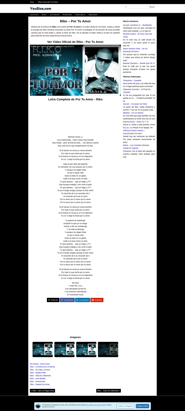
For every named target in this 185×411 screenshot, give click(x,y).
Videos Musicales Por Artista (48, 2)
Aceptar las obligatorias (126, 406)
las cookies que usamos (94, 405)
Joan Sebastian (55, 14)
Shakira (44, 14)
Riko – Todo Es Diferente (108, 391)
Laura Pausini (34, 14)
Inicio (32, 2)
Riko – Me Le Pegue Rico (42, 391)
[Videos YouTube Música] (40, 12)
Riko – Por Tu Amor (75, 21)
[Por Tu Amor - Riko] (43, 349)
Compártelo (68, 300)
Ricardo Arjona (67, 14)
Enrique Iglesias (80, 14)
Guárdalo (98, 300)
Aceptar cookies (142, 406)
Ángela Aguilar (93, 14)
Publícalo (54, 300)
